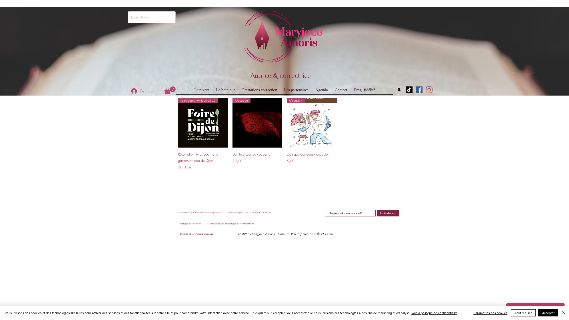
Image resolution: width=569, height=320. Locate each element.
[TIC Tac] (409, 89)
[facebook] (419, 89)
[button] (170, 90)
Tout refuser (523, 313)
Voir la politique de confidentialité (434, 313)
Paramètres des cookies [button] (490, 313)
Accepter (548, 313)
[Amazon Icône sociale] (399, 89)
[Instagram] (429, 89)
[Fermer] (563, 312)
